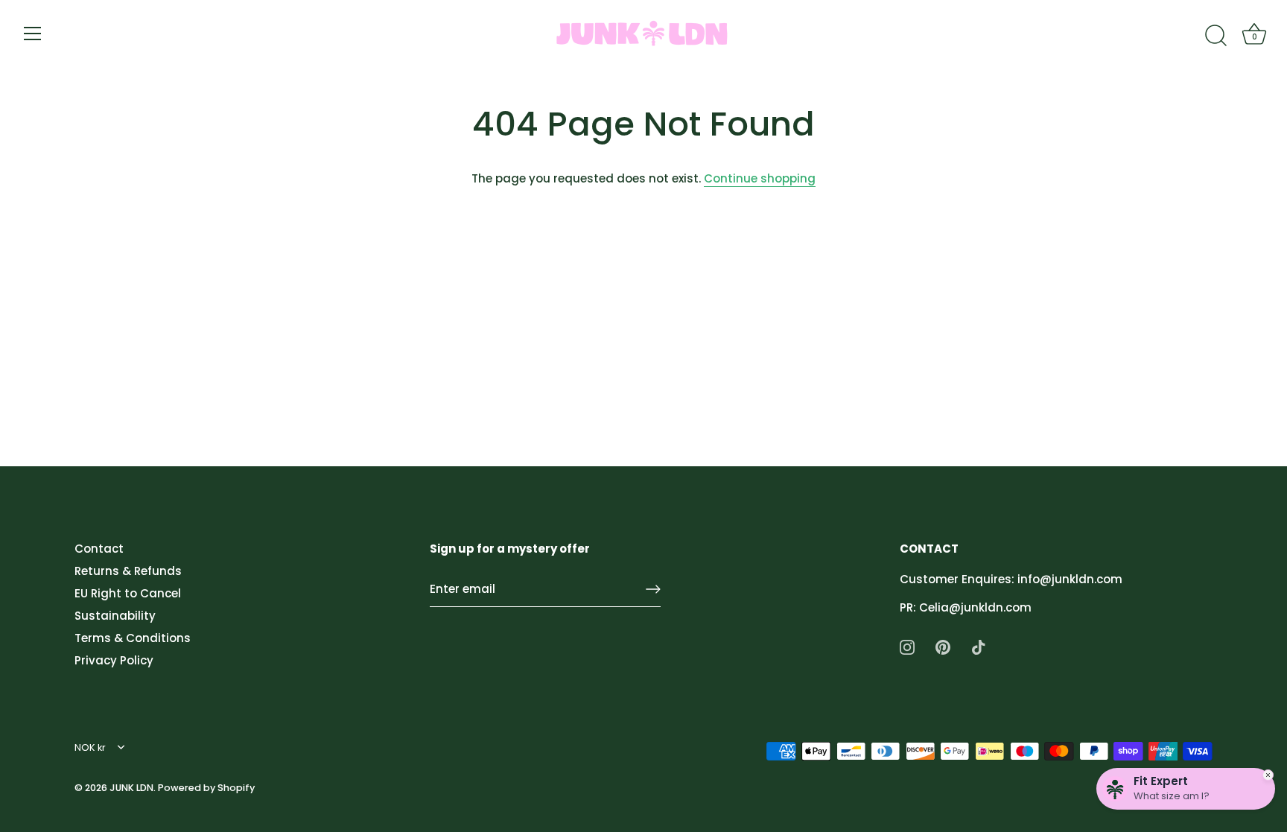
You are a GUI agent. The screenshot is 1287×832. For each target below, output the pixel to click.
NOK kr (90, 748)
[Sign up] (653, 589)
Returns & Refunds (128, 571)
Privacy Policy (113, 660)
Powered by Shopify (206, 787)
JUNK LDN (131, 787)
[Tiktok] (978, 646)
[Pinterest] (942, 646)
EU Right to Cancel (127, 593)
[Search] (1215, 35)
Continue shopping (760, 178)
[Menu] (32, 33)
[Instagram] (907, 646)
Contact (99, 548)
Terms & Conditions (132, 638)
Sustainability (115, 615)
